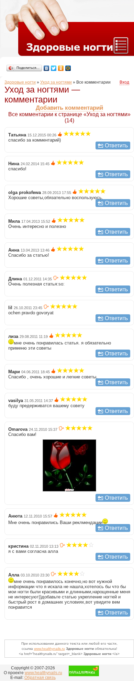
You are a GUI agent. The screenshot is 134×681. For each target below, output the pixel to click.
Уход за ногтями (56, 82)
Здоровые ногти (20, 82)
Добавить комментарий (69, 108)
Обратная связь (40, 677)
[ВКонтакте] (46, 68)
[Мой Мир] (68, 68)
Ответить (116, 145)
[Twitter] (53, 68)
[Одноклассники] (61, 68)
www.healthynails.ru (49, 648)
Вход (124, 82)
